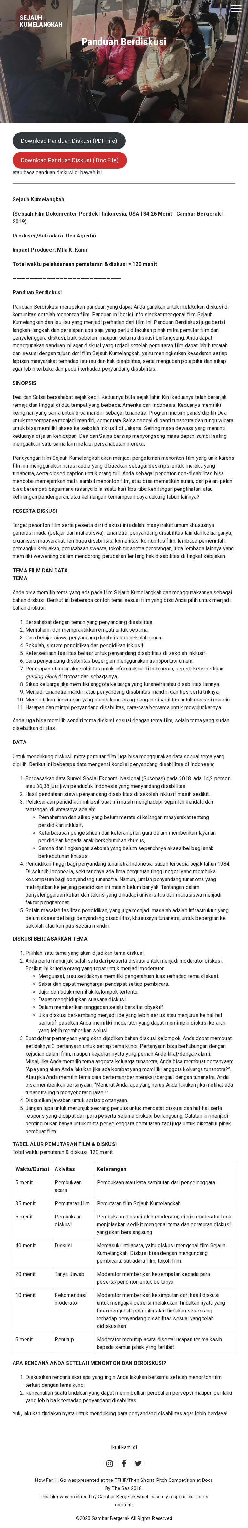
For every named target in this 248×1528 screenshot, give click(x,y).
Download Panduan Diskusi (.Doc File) (70, 160)
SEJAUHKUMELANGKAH (41, 21)
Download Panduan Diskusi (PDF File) (69, 140)
